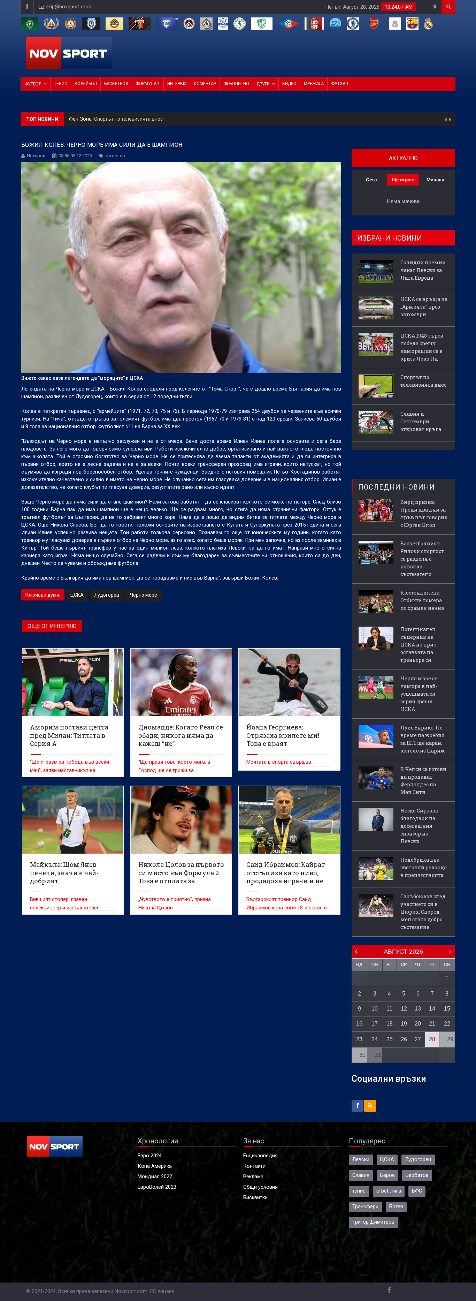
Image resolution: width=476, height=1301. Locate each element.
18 (389, 1024)
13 (418, 1009)
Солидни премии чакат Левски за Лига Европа (423, 270)
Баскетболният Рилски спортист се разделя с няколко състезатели (422, 558)
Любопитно (236, 83)
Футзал (339, 83)
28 (432, 1039)
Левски (360, 1160)
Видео (289, 83)
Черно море (143, 595)
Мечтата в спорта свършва (278, 762)
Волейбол (86, 83)
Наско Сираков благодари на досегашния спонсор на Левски (419, 826)
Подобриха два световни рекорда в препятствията (423, 867)
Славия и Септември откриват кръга (139, 119)
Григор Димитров (373, 1222)
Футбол (32, 84)
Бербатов (417, 1175)
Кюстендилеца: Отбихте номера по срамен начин (422, 600)
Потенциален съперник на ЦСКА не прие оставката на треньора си (418, 644)
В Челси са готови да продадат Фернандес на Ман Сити (423, 780)
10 (374, 1009)
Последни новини (396, 487)
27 (418, 1039)
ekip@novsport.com (68, 7)
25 (389, 1039)
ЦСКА (77, 595)
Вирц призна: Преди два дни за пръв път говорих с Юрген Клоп (423, 513)
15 (447, 1009)
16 (359, 1024)
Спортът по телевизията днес (423, 381)
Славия (360, 1175)
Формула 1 (148, 83)
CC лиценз (162, 1291)
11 (389, 1009)
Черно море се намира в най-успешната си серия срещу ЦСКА (418, 693)
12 (404, 1009)
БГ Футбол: (83, 119)
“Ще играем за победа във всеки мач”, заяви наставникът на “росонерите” (69, 770)
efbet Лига (388, 1191)
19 (404, 1024)
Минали (435, 179)
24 (374, 1039)
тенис (359, 1191)
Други (263, 84)
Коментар (205, 83)
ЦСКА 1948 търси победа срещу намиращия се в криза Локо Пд (422, 347)
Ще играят (403, 179)
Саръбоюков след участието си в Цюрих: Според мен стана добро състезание (423, 911)
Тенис (60, 83)
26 (404, 1039)
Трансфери (365, 1207)
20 (418, 1024)
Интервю (176, 83)
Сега (371, 179)
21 (432, 1024)
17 (374, 1024)
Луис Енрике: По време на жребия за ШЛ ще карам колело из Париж (422, 739)
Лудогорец (107, 595)
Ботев (396, 1207)
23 (359, 1039)
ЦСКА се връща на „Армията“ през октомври (423, 307)
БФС (417, 1191)
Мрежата (314, 83)
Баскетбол (116, 83)
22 (447, 1024)
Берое (387, 1175)
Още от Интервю (52, 626)
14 (432, 1009)
